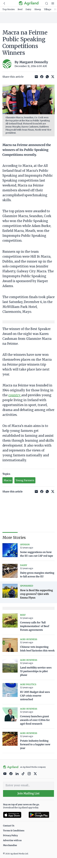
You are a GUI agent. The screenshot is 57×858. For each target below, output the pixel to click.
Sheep (37, 9)
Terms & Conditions (13, 830)
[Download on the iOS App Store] (14, 815)
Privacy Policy (10, 835)
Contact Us (8, 825)
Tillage (47, 9)
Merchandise (10, 845)
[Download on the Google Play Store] (41, 815)
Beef (20, 9)
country (14, 395)
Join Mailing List (28, 793)
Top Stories (8, 9)
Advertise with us (12, 840)
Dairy (28, 9)
